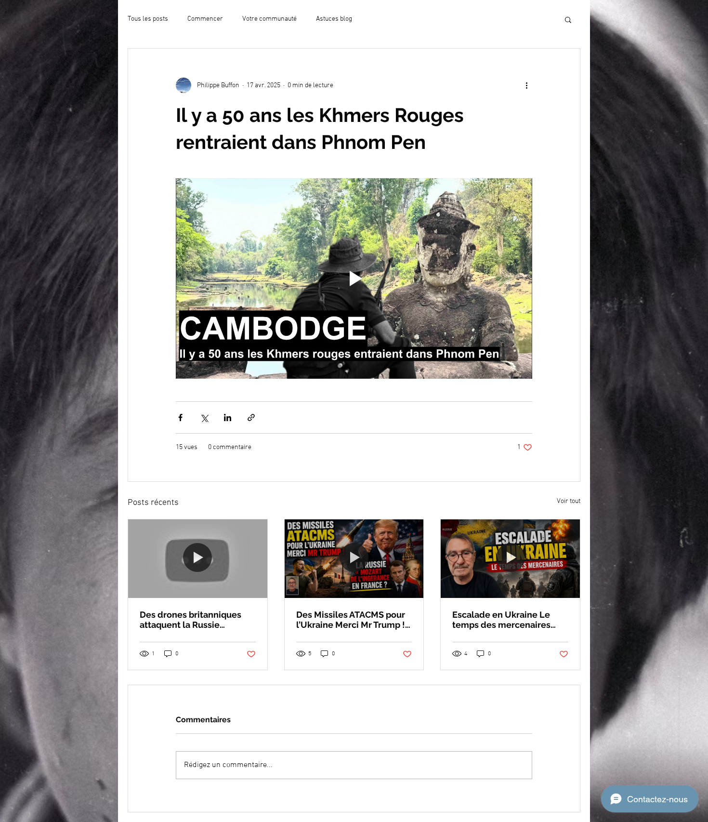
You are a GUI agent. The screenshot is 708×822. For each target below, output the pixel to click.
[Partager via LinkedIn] (227, 417)
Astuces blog (334, 19)
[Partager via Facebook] (180, 417)
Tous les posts (148, 19)
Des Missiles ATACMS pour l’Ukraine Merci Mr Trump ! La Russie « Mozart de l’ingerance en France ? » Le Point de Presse (353, 620)
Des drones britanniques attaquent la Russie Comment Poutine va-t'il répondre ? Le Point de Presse (190, 620)
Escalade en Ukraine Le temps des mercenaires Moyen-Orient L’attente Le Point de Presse (507, 620)
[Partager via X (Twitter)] (204, 417)
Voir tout (568, 501)
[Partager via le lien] (251, 417)
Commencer (205, 19)
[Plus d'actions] (526, 85)
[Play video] (354, 278)
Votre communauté (269, 19)
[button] (568, 19)
